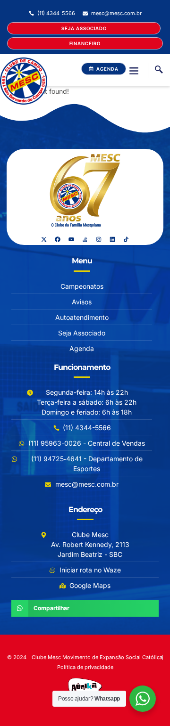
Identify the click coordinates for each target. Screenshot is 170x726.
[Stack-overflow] (85, 239)
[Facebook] (57, 239)
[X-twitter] (44, 239)
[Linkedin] (112, 239)
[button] (133, 70)
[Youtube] (71, 239)
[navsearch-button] (159, 70)
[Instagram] (98, 239)
